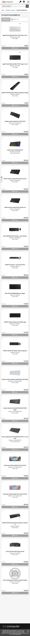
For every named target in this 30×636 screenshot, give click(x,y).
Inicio (2, 10)
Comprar (15, 48)
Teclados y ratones (10, 10)
